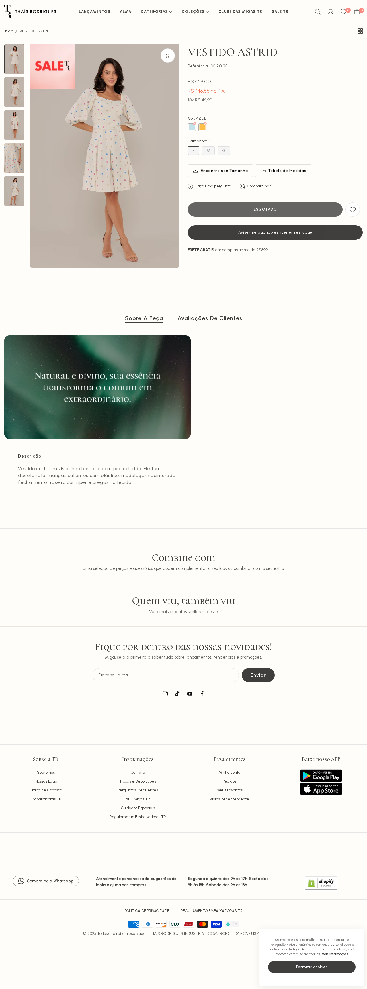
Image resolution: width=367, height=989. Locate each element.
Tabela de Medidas (287, 170)
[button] (352, 209)
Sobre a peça (144, 318)
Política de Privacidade (146, 911)
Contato (137, 772)
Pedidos (229, 781)
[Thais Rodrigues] (30, 11)
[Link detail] (165, 694)
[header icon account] (330, 12)
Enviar (258, 675)
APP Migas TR (138, 799)
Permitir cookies (312, 967)
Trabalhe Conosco (46, 790)
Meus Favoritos (229, 790)
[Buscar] (318, 12)
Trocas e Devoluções (137, 781)
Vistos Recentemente (229, 799)
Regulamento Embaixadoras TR (138, 816)
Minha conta (229, 772)
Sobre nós (46, 772)
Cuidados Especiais (138, 808)
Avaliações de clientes (209, 318)
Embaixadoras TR (45, 799)
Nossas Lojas (46, 781)
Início (8, 31)
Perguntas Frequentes (138, 790)
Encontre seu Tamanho (224, 170)
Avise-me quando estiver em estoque (275, 232)
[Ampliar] (168, 55)
